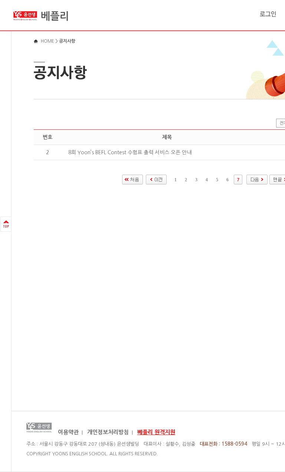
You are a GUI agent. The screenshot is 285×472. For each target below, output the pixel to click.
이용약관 (68, 432)
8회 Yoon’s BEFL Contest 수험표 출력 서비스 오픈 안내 (129, 152)
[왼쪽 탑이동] (6, 224)
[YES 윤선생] (41, 24)
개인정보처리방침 (108, 432)
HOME (47, 41)
